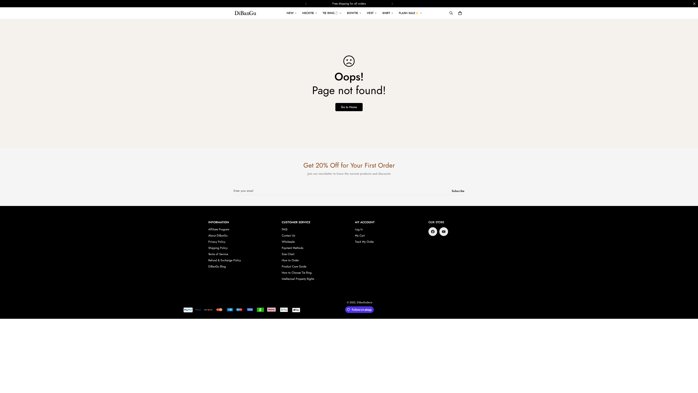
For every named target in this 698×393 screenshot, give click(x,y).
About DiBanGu (218, 235)
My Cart (360, 235)
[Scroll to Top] (691, 373)
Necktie (308, 13)
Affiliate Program (218, 229)
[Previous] (306, 3)
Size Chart (288, 254)
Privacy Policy (216, 242)
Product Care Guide (294, 266)
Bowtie (352, 13)
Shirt (386, 13)
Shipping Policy (218, 248)
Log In (359, 229)
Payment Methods (292, 248)
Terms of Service (218, 254)
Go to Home (349, 107)
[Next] (392, 3)
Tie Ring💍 (330, 13)
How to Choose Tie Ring (297, 273)
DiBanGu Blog (217, 266)
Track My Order (364, 242)
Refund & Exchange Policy (224, 260)
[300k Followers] (432, 231)
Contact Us (288, 235)
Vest (370, 13)
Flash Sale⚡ (409, 13)
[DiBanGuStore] (246, 13)
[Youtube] (443, 231)
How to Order (290, 260)
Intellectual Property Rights (298, 279)
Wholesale (288, 242)
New (290, 13)
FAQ (284, 229)
